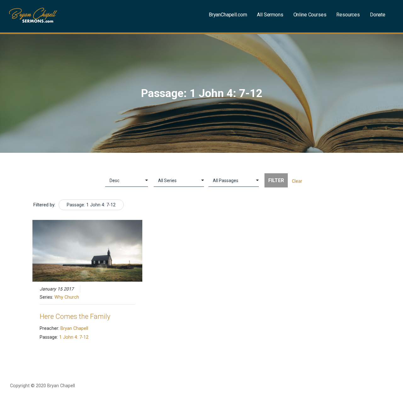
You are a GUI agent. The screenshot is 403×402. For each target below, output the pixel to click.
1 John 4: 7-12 (73, 337)
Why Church (66, 297)
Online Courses (309, 15)
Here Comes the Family (75, 316)
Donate (377, 15)
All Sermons (270, 15)
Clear (297, 181)
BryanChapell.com (228, 15)
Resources (348, 15)
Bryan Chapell (74, 328)
